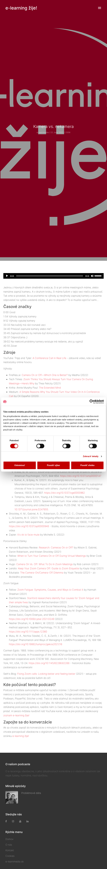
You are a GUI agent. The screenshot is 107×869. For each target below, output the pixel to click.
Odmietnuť (19, 465)
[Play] (7, 275)
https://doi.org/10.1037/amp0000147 (80, 475)
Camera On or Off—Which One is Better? (45, 375)
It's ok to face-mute (28, 534)
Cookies (9, 855)
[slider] (98, 275)
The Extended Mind (50, 387)
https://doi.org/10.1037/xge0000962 (64, 492)
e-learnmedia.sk (14, 861)
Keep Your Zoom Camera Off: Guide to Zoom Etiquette (48, 568)
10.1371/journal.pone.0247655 (31, 509)
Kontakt (9, 850)
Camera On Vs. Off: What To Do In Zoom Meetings (44, 564)
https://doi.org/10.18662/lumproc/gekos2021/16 (35, 644)
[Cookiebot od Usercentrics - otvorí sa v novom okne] (91, 401)
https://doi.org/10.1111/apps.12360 (28, 631)
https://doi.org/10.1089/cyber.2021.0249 (31, 618)
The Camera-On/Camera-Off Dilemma (41, 572)
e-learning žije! (21, 8)
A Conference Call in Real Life (49, 358)
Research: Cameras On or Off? (56, 547)
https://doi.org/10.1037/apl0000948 (29, 526)
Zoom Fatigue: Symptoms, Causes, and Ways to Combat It (50, 589)
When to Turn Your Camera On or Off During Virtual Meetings (51, 555)
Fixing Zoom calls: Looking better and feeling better (46, 673)
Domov (9, 839)
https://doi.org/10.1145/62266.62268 (49, 663)
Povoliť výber (53, 465)
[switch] (40, 446)
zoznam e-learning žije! (16, 715)
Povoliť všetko (87, 465)
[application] (53, 276)
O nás (8, 844)
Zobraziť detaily (91, 456)
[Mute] (92, 275)
